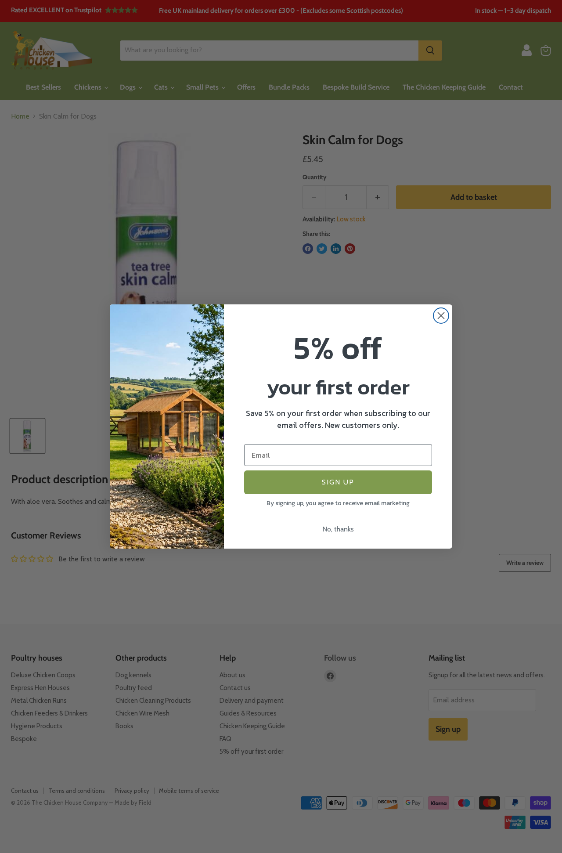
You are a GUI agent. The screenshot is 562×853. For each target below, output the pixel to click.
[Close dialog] (441, 315)
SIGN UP (338, 482)
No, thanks (338, 529)
